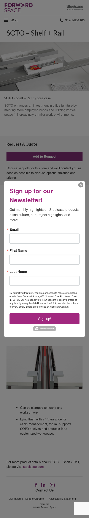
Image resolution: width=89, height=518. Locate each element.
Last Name (18, 271)
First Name (18, 250)
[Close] (80, 184)
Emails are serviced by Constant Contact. (47, 306)
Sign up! (44, 318)
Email (14, 229)
